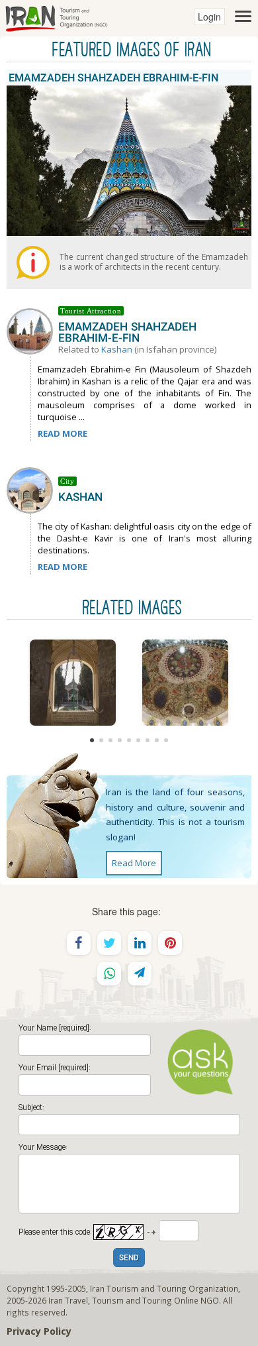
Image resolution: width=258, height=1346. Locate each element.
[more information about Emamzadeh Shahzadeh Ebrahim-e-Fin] (32, 330)
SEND (129, 1258)
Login (209, 16)
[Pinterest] (170, 943)
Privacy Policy (39, 1331)
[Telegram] (139, 973)
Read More (134, 863)
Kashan (116, 349)
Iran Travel (68, 1300)
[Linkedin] (139, 943)
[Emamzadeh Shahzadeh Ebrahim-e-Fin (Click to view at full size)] (73, 683)
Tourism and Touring (132, 1300)
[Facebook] (79, 943)
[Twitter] (109, 943)
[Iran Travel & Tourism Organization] (56, 16)
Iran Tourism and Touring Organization (164, 1288)
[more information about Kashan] (32, 489)
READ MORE (62, 433)
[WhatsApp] (109, 973)
